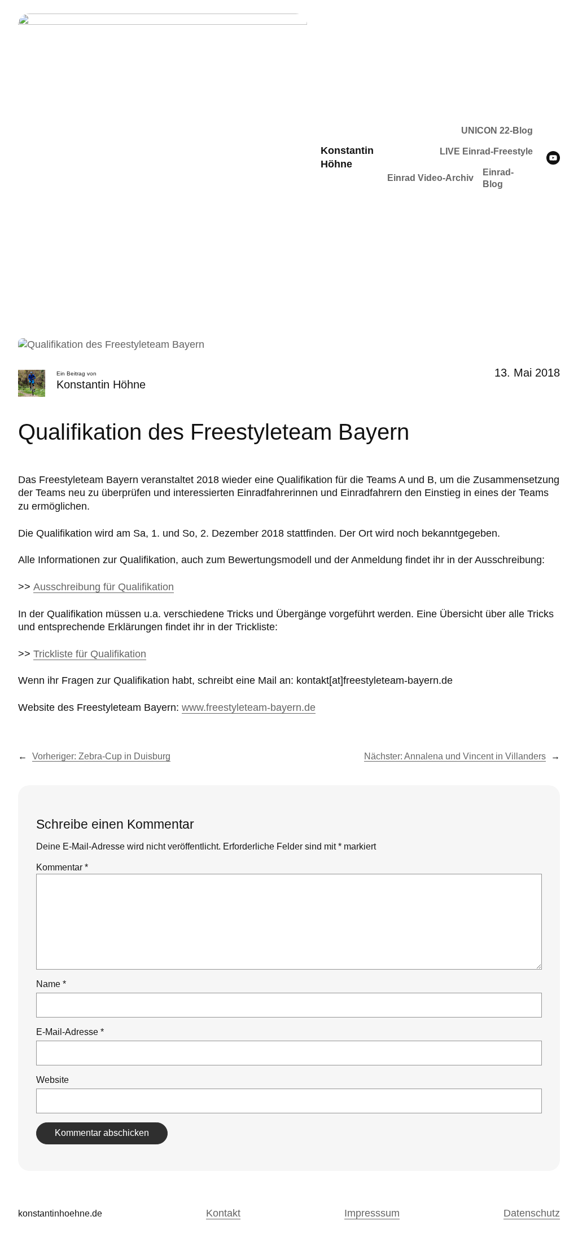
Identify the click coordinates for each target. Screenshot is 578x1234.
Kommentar (62, 867)
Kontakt (223, 1213)
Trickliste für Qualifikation (89, 654)
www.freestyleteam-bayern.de (249, 707)
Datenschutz (531, 1213)
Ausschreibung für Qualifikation (103, 586)
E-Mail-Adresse (70, 1032)
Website (52, 1080)
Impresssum (372, 1213)
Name (51, 984)
